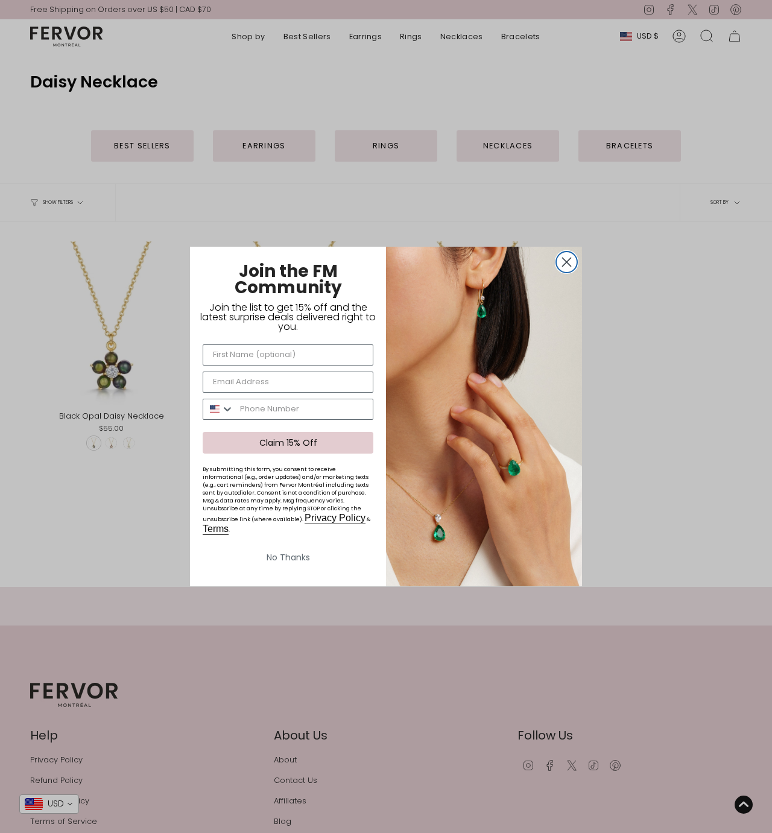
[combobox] (218, 409)
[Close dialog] (566, 262)
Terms (216, 529)
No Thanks (288, 557)
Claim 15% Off (288, 443)
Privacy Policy (335, 518)
